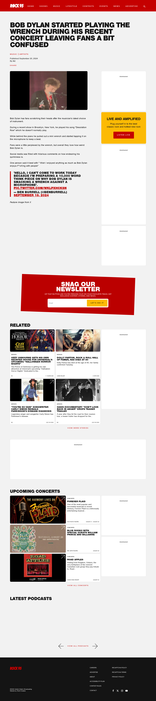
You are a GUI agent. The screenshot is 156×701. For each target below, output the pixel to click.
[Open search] (143, 5)
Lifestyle (71, 6)
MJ (14, 61)
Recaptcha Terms (119, 672)
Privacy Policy (118, 677)
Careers (93, 668)
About (92, 677)
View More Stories (78, 428)
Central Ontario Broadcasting (23, 689)
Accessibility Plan (97, 681)
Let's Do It (97, 303)
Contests (88, 6)
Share (13, 65)
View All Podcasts (78, 646)
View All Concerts (78, 585)
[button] (61, 646)
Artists (24, 54)
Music (56, 6)
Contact (93, 690)
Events (104, 6)
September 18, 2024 (31, 195)
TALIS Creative (21, 691)
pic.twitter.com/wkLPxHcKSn (40, 188)
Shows (44, 6)
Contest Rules (95, 686)
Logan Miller (61, 376)
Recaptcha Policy (119, 668)
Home (31, 6)
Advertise (132, 6)
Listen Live (123, 135)
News (117, 6)
